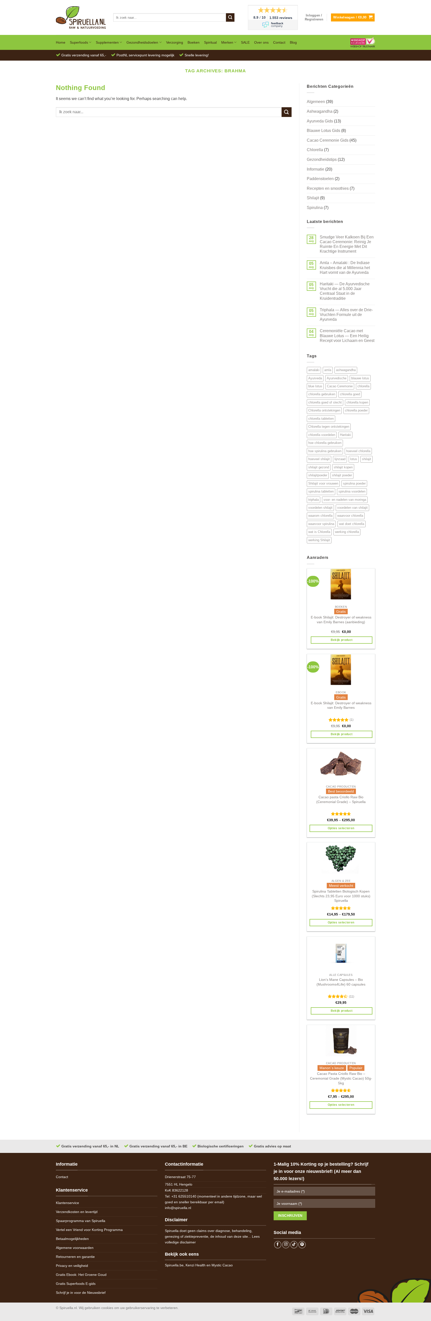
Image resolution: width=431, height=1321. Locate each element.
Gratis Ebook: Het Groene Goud (81, 1275)
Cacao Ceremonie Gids (327, 140)
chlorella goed (350, 394)
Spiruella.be (174, 1265)
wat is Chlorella (319, 532)
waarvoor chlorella (350, 515)
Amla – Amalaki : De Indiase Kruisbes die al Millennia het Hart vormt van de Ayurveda (345, 267)
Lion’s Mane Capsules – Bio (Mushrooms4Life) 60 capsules (341, 982)
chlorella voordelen (321, 435)
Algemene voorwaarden (75, 1248)
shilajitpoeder (317, 475)
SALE (245, 42)
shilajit (366, 459)
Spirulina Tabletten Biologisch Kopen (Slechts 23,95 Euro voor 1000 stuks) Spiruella (341, 896)
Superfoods (79, 42)
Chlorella (315, 150)
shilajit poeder (342, 475)
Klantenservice (67, 1203)
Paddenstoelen (320, 179)
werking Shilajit (319, 540)
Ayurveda (315, 378)
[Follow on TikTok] (294, 1244)
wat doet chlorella (351, 524)
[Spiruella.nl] (81, 17)
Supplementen (107, 42)
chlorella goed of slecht (325, 402)
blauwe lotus (360, 378)
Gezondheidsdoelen (142, 42)
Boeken (194, 42)
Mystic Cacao (222, 1265)
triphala (313, 500)
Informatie (315, 169)
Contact (279, 42)
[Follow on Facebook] (278, 1244)
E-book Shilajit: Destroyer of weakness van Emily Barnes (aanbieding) (341, 619)
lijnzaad (339, 459)
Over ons (261, 42)
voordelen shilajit (320, 507)
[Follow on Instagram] (286, 1244)
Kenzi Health (196, 1265)
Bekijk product (342, 639)
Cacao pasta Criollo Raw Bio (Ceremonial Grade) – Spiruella (341, 799)
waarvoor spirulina (321, 524)
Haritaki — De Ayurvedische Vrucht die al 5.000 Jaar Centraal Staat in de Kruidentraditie (345, 291)
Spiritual (210, 42)
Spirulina (315, 207)
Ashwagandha (319, 111)
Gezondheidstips (322, 159)
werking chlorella (347, 532)
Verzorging (174, 42)
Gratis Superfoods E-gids (76, 1284)
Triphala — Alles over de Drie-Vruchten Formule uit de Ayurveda (346, 314)
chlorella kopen (357, 402)
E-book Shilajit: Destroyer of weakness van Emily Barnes (341, 705)
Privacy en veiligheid (72, 1266)
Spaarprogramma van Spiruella (80, 1221)
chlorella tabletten (321, 418)
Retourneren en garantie (75, 1257)
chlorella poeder (356, 410)
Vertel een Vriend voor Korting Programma (89, 1230)
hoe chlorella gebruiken (324, 443)
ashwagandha (346, 370)
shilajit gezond (318, 467)
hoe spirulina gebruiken (324, 451)
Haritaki (345, 435)
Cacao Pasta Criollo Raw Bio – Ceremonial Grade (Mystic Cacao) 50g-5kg (341, 1078)
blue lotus (315, 386)
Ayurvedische (336, 378)
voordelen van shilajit (352, 507)
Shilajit (313, 198)
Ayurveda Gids (320, 121)
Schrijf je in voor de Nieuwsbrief (81, 1293)
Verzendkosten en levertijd (77, 1212)
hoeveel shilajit (319, 459)
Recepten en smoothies (328, 188)
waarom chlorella (320, 515)
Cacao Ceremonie (340, 386)
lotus (353, 459)
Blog (293, 42)
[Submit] (230, 17)
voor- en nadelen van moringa (344, 500)
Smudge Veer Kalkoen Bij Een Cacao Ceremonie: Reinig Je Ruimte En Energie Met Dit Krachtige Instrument (347, 244)
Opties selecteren (341, 828)
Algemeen (316, 102)
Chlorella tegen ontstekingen (328, 426)
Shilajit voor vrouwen (323, 483)
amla (327, 370)
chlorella (363, 386)
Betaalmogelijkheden (72, 1239)
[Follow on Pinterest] (302, 1244)
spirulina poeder (354, 483)
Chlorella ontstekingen (324, 410)
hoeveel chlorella (358, 451)
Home (60, 42)
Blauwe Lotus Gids (323, 130)
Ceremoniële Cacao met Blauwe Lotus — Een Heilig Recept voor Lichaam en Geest (347, 335)
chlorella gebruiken (321, 394)
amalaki (314, 370)
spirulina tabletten (321, 491)
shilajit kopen (343, 467)
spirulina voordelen (351, 491)
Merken (227, 42)
